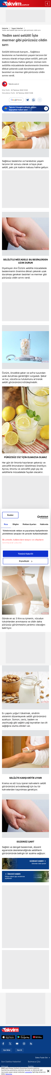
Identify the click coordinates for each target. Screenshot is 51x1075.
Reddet (10, 515)
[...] (39, 99)
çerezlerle (28, 1072)
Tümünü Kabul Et (25, 554)
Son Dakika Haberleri (11, 1061)
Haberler (5, 28)
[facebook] (3, 1044)
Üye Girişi (6, 1050)
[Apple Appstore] (8, 1037)
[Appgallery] (37, 1037)
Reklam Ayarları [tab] (29, 524)
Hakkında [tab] (44, 524)
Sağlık (31, 1066)
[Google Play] (23, 1037)
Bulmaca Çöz (34, 1061)
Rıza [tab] (6, 524)
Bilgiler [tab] (16, 524)
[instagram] (24, 1044)
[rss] (31, 1044)
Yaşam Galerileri (17, 28)
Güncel (4, 1066)
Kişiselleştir (24, 561)
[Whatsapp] (33, 99)
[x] (10, 1044)
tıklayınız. (9, 1074)
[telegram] (27, 99)
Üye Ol (19, 1050)
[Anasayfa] (47, 3)
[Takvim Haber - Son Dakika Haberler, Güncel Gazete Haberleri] (14, 3)
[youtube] (17, 1044)
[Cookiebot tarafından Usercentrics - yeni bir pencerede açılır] (37, 517)
